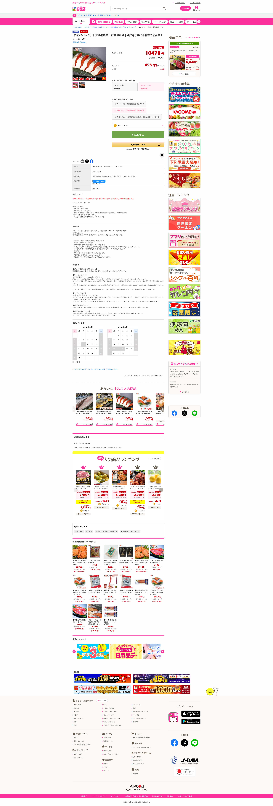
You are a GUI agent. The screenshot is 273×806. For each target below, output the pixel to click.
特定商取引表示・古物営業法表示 (136, 796)
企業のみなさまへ (138, 760)
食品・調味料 (78, 704)
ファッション (137, 704)
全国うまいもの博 (79, 741)
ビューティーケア (108, 715)
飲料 (75, 721)
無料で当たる (104, 21)
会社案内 (170, 796)
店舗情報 (135, 773)
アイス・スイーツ (79, 718)
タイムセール (107, 737)
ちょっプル (86, 27)
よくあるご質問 (195, 3)
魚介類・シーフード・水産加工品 (108, 27)
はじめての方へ (180, 3)
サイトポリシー (116, 796)
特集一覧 (76, 737)
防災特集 (145, 21)
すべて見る (102, 701)
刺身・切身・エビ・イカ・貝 (127, 27)
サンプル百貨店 (77, 27)
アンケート (106, 767)
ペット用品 (136, 715)
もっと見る (155, 458)
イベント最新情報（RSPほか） (141, 737)
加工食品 (76, 711)
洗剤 (104, 704)
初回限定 (118, 21)
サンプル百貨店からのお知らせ (142, 747)
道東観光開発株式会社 (79, 42)
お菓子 (76, 715)
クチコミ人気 (159, 21)
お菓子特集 (132, 21)
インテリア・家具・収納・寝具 (112, 725)
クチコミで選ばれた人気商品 (82, 744)
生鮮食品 (94, 27)
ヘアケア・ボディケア (109, 711)
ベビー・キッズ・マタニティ (141, 711)
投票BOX (106, 763)
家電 (134, 708)
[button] (93, 21)
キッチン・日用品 (108, 708)
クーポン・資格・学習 (139, 718)
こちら (99, 184)
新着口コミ (106, 770)
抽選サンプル (78, 754)
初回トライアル (78, 757)
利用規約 (84, 796)
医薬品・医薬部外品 (109, 721)
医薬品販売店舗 (157, 796)
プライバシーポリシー (98, 796)
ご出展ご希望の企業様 (184, 796)
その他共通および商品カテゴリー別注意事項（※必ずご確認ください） (96, 369)
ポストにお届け (194, 21)
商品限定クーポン (108, 741)
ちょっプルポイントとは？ (111, 754)
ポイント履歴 (107, 750)
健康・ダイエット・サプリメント (113, 718)
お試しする (138, 134)
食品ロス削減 (176, 21)
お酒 (75, 725)
